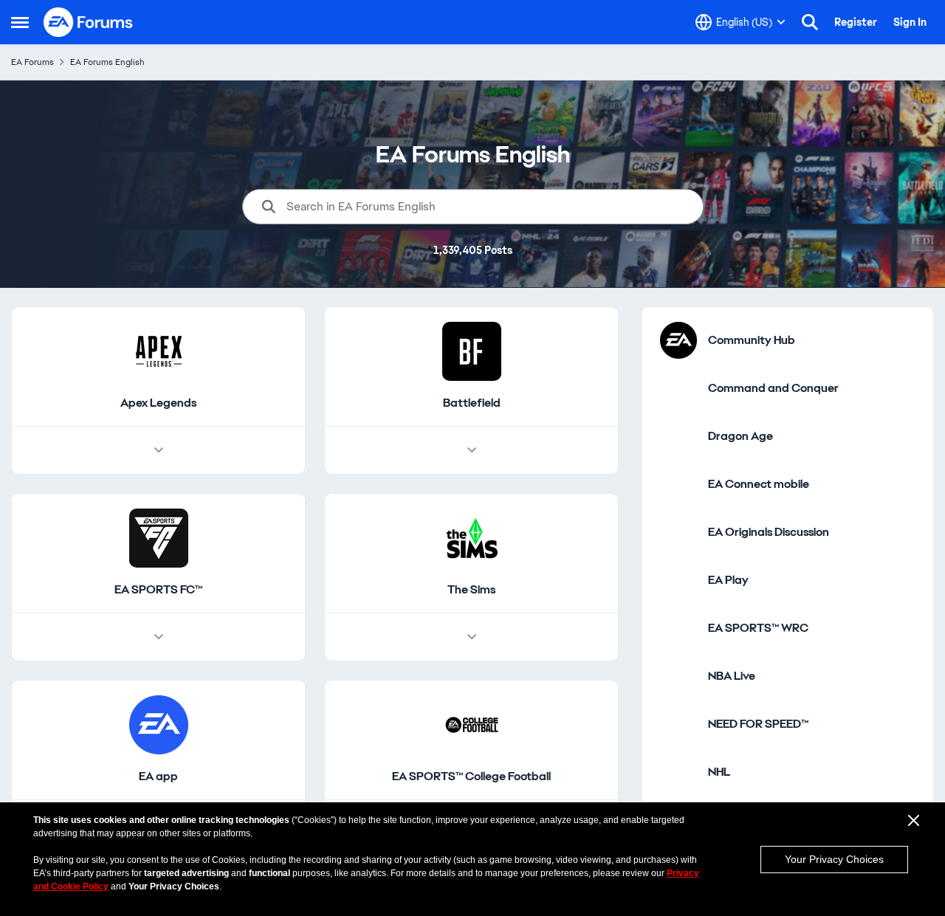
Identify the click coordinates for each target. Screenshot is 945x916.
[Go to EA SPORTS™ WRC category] (678, 628)
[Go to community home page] (89, 22)
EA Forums (32, 62)
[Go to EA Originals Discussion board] (678, 532)
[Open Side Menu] (20, 22)
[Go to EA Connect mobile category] (678, 484)
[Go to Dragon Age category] (678, 436)
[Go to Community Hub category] (678, 340)
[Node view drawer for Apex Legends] (159, 450)
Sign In (910, 22)
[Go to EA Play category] (678, 580)
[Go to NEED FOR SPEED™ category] (678, 724)
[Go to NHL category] (678, 772)
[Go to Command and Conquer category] (678, 388)
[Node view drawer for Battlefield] (472, 450)
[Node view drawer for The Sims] (472, 637)
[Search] (810, 22)
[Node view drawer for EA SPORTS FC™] (159, 637)
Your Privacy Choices (834, 859)
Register (855, 22)
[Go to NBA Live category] (678, 676)
